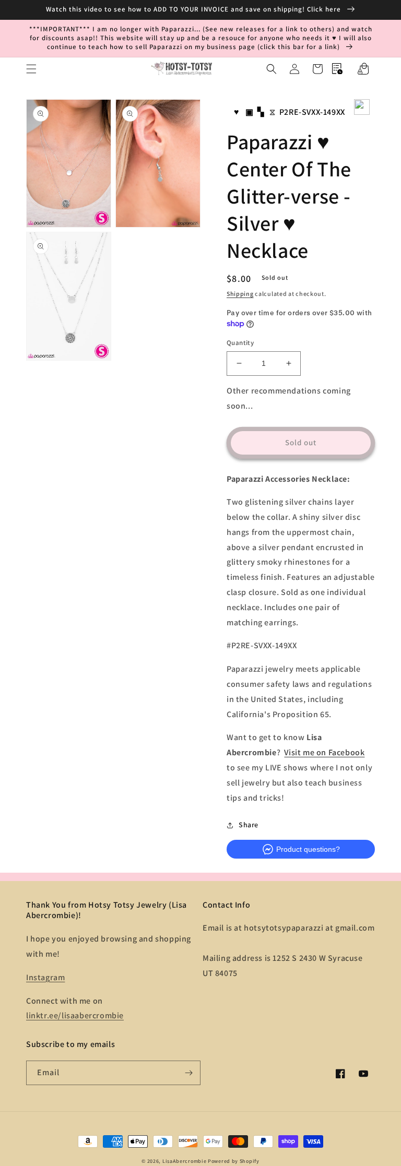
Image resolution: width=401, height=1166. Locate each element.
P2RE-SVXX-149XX (312, 111)
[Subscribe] (188, 1073)
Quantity (240, 342)
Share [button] (248, 824)
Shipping (240, 294)
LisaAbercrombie (184, 1161)
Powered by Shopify (234, 1161)
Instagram (45, 977)
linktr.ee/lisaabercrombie (75, 1015)
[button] (31, 68)
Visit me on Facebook (324, 752)
